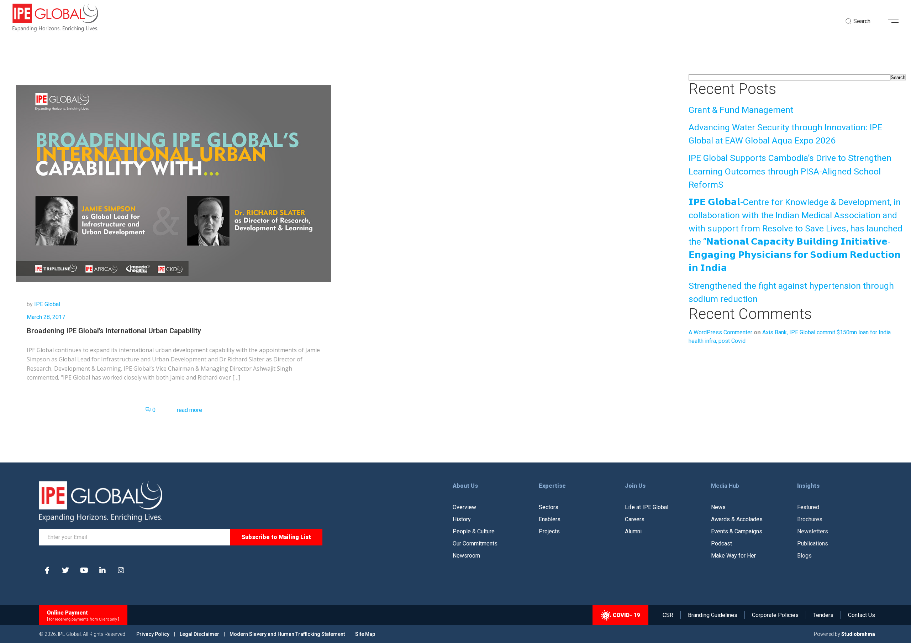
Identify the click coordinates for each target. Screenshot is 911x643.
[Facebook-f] (47, 570)
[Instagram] (121, 570)
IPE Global (47, 304)
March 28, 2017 (46, 317)
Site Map (365, 634)
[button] (896, 21)
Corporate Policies (775, 615)
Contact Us (861, 615)
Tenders (823, 615)
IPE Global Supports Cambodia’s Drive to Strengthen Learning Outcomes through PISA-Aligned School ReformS (790, 171)
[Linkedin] (102, 570)
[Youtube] (84, 570)
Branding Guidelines (712, 615)
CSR (668, 615)
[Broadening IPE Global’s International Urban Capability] (173, 183)
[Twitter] (65, 570)
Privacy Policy (153, 634)
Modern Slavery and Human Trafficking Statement (287, 634)
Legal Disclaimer (199, 634)
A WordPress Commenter (720, 332)
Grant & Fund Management (741, 110)
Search (898, 77)
